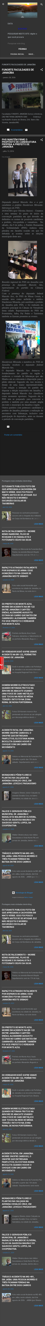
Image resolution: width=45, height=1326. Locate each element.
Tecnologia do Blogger (24, 893)
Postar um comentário (13, 435)
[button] (41, 70)
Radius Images (28, 897)
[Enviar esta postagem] (26, 131)
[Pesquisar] (41, 4)
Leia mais (38, 524)
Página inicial (17, 54)
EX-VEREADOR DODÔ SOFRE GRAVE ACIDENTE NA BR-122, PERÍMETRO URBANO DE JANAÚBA (19, 654)
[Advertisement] (22, 455)
